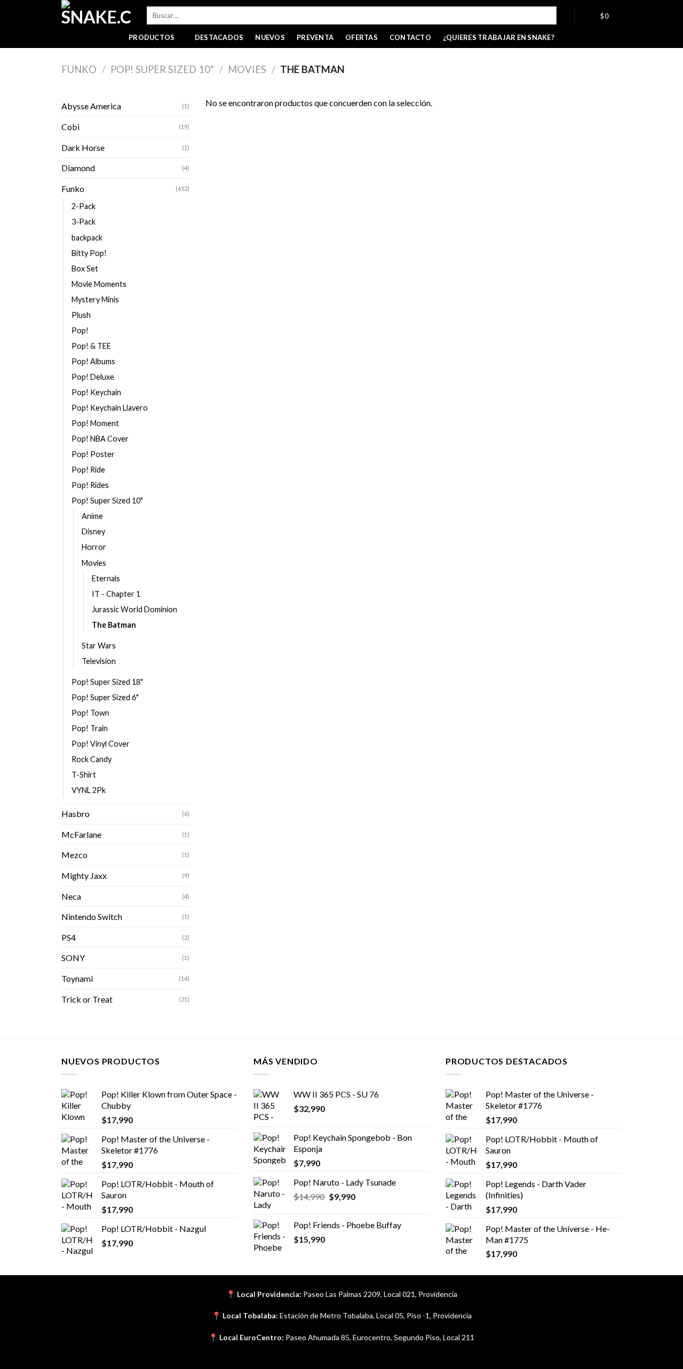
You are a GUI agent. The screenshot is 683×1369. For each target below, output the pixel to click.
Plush (81, 314)
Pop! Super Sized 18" (107, 681)
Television (99, 661)
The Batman (114, 624)
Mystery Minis (95, 299)
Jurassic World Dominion (134, 609)
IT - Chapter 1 (116, 593)
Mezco (74, 855)
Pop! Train (90, 728)
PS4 (68, 937)
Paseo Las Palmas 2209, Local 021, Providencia (380, 1294)
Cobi (70, 127)
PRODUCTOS (151, 37)
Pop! (80, 330)
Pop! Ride (88, 469)
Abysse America (91, 106)
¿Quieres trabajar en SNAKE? (498, 37)
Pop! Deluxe (93, 376)
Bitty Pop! (89, 253)
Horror (94, 546)
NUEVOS (270, 37)
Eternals (106, 578)
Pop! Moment (95, 423)
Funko (79, 69)
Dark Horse (83, 147)
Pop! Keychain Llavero (110, 407)
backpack (87, 237)
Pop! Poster (93, 454)
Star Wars (99, 645)
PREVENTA (315, 37)
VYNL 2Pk (89, 790)
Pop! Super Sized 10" (162, 69)
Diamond (78, 168)
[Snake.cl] (96, 13)
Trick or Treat (87, 999)
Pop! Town (90, 712)
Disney (93, 531)
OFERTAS (361, 37)
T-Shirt (84, 774)
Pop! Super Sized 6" (105, 697)
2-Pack (84, 206)
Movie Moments (99, 284)
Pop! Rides (90, 485)
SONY (73, 957)
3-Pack (84, 221)
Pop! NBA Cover (100, 438)
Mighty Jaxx (84, 875)
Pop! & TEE (91, 345)
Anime (92, 516)
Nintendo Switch (91, 916)
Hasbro (75, 813)
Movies (247, 69)
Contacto (410, 37)
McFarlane (81, 834)
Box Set (85, 268)
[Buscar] (565, 15)
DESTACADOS (219, 37)
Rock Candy (92, 759)
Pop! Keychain (96, 392)
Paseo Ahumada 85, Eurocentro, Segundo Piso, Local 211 (379, 1337)
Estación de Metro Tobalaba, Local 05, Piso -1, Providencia (376, 1315)
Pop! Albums (93, 361)
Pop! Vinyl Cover (101, 743)
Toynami (77, 978)
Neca (71, 896)
